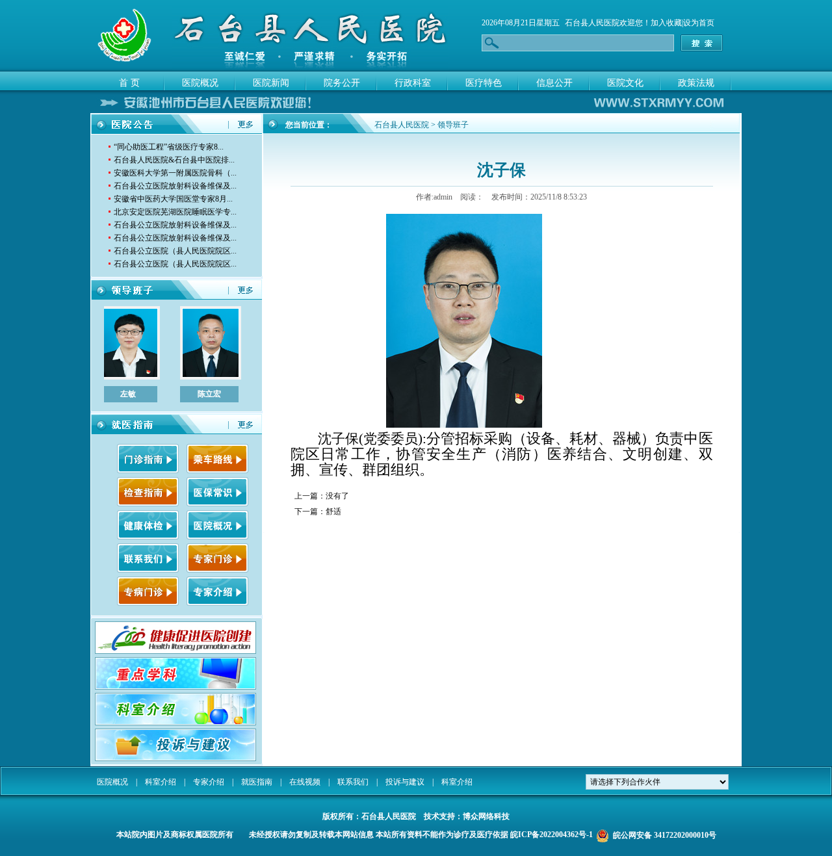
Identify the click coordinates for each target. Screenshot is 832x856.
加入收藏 (666, 22)
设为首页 (698, 22)
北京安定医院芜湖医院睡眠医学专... (175, 211)
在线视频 (304, 781)
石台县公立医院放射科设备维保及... (175, 185)
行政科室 (413, 83)
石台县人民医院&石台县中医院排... (174, 159)
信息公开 (554, 83)
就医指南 (256, 781)
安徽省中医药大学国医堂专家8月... (173, 198)
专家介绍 (208, 781)
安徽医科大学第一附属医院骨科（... (175, 172)
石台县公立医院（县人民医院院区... (175, 250)
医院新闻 (271, 83)
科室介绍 (160, 781)
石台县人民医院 (592, 22)
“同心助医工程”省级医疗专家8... (169, 146)
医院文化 (625, 83)
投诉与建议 (404, 781)
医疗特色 (483, 83)
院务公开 (342, 83)
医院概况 (200, 83)
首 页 (129, 83)
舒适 (333, 511)
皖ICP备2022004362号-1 (551, 834)
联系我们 (353, 781)
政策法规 (696, 83)
